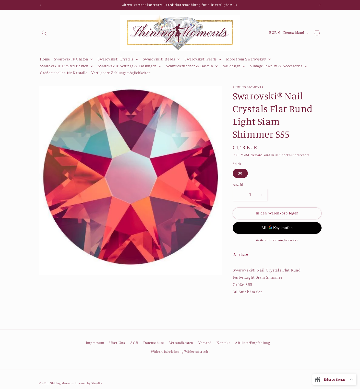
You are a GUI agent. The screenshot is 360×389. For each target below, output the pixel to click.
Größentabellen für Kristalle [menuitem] (63, 73)
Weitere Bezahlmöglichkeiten (277, 240)
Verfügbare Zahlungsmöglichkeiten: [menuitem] (121, 73)
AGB (134, 343)
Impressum (95, 343)
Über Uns (117, 343)
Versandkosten (181, 343)
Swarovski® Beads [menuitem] (159, 59)
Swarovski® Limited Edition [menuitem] (64, 66)
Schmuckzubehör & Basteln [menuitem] (189, 66)
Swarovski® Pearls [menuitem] (200, 59)
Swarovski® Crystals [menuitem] (115, 59)
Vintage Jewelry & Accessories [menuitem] (276, 66)
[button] (44, 32)
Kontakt (223, 343)
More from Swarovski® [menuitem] (246, 59)
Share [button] (243, 254)
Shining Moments (62, 383)
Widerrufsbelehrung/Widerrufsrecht (180, 352)
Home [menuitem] (45, 59)
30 (240, 173)
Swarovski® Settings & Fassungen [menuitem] (127, 66)
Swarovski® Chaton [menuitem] (71, 59)
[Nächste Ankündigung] (319, 5)
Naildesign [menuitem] (231, 66)
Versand (257, 155)
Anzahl (238, 185)
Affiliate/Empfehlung (252, 343)
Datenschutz (153, 343)
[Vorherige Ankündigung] (40, 5)
